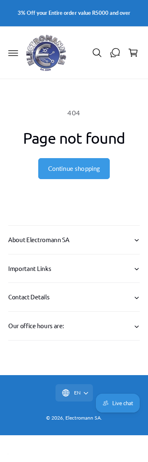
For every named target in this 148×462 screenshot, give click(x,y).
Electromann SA (82, 417)
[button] (13, 53)
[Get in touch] (115, 53)
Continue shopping (74, 168)
